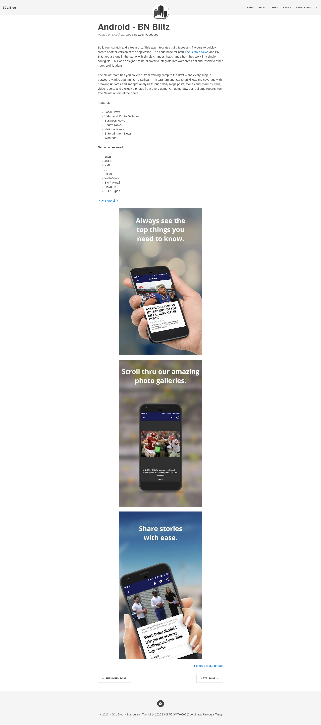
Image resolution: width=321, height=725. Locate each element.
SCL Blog (9, 7)
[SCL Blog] (160, 11)
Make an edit (214, 665)
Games (274, 7)
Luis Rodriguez (148, 34)
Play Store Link (108, 200)
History (198, 665)
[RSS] (160, 703)
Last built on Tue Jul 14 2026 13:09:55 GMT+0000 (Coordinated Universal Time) (174, 714)
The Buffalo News (196, 52)
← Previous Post (114, 678)
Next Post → (210, 678)
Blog (261, 7)
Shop (250, 7)
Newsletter (303, 7)
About (287, 7)
